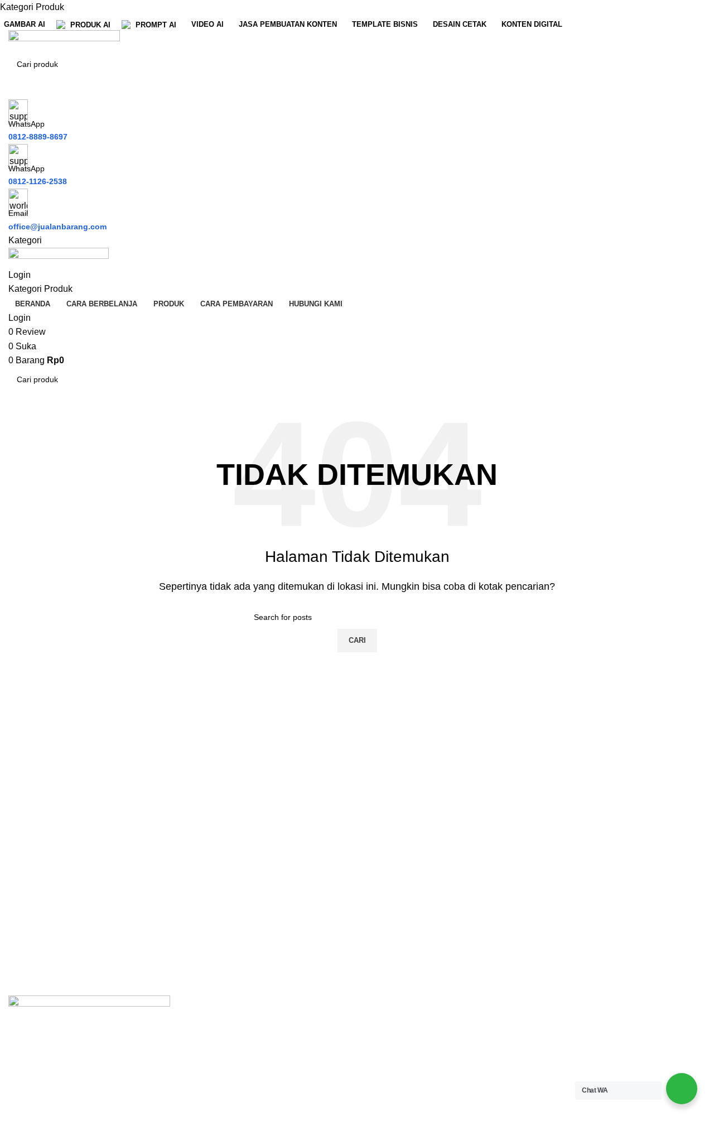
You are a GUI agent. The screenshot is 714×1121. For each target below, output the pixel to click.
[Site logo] (64, 40)
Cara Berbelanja (576, 1024)
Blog (374, 1087)
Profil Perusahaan (401, 1024)
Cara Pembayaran (580, 1045)
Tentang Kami (392, 1045)
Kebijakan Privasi (400, 1066)
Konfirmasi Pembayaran (591, 1066)
